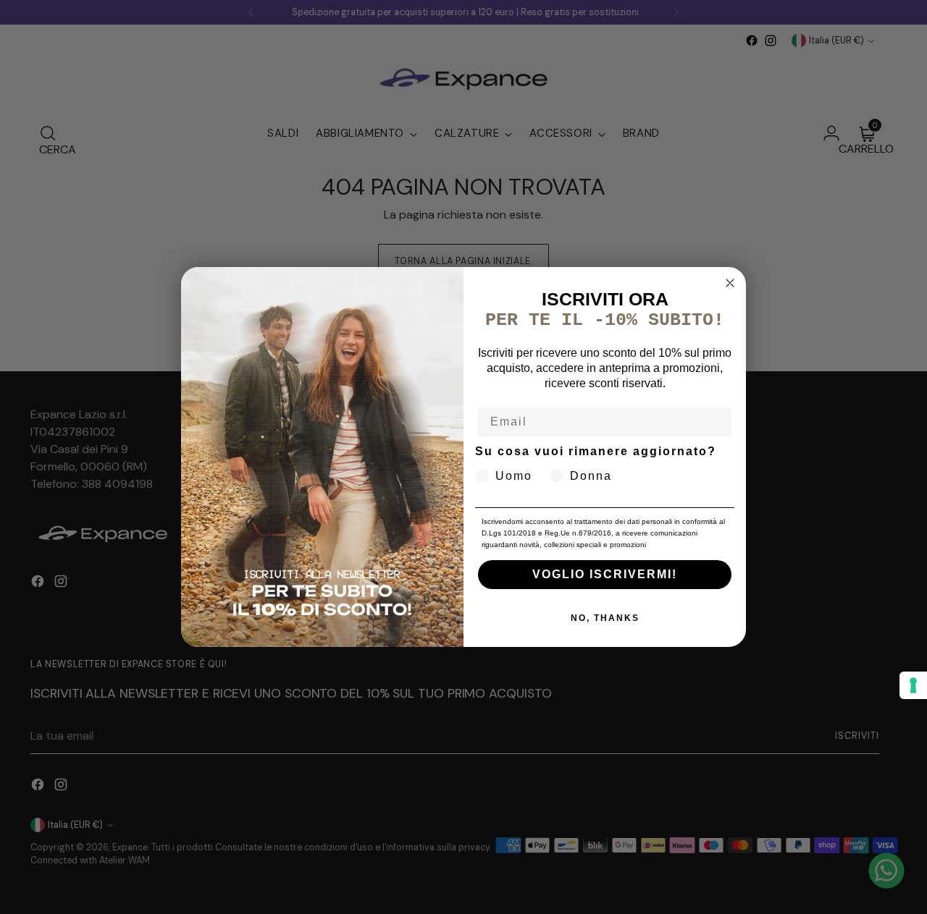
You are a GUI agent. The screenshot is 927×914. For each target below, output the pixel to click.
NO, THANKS (605, 618)
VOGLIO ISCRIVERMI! (604, 574)
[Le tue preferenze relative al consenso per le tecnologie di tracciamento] (913, 685)
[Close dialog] (730, 283)
